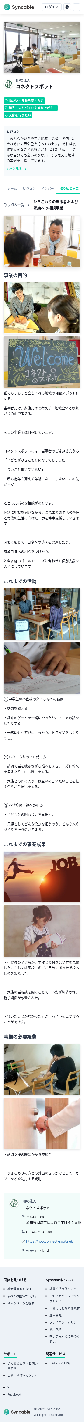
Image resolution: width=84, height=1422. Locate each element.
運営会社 (55, 1315)
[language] (67, 7)
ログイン (51, 7)
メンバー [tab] (47, 188)
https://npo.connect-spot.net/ (49, 1241)
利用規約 (55, 1329)
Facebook (14, 1394)
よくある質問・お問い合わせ (22, 1366)
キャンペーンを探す (21, 1303)
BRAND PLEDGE (60, 1363)
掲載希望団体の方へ (63, 1289)
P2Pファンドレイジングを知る (64, 1298)
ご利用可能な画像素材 (64, 1308)
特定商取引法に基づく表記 (64, 1339)
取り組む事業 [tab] (69, 188)
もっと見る (14, 168)
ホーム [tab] (12, 188)
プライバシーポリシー (64, 1322)
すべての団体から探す (22, 1296)
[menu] (76, 7)
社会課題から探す (19, 1289)
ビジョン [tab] (29, 188)
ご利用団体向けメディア (22, 1377)
